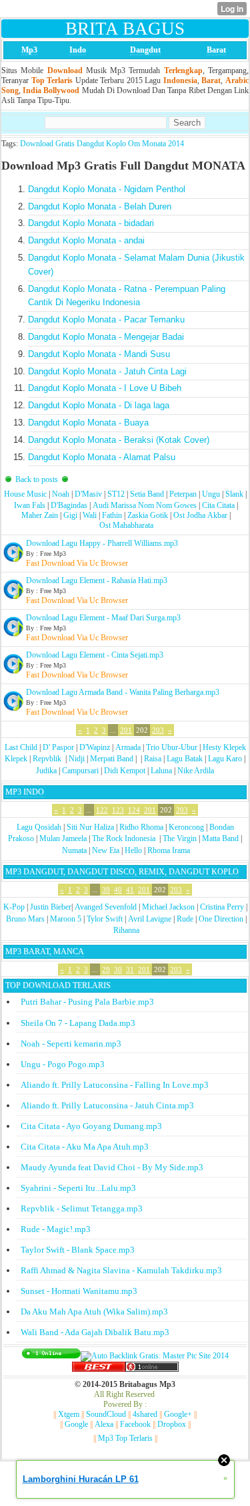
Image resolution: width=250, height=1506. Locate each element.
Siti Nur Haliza (90, 827)
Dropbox (171, 1424)
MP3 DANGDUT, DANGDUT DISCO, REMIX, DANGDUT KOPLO (122, 871)
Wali (90, 515)
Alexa (104, 1424)
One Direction (221, 919)
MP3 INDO (24, 792)
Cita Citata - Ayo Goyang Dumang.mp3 (91, 1126)
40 (118, 890)
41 (130, 890)
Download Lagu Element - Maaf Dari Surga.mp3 (103, 617)
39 (106, 890)
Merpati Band (111, 758)
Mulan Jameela (63, 838)
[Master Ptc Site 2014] (155, 1355)
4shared (145, 1414)
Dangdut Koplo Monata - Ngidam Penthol (106, 189)
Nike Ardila (195, 770)
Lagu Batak (185, 758)
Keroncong (186, 827)
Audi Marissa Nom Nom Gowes (145, 505)
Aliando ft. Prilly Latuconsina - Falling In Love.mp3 (115, 1085)
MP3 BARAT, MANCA (44, 951)
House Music (25, 494)
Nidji (77, 758)
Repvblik (47, 758)
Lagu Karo (225, 758)
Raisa (152, 758)
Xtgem (68, 1414)
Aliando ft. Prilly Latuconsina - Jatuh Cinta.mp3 (107, 1105)
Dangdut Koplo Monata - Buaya (88, 423)
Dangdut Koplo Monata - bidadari (91, 223)
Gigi (70, 515)
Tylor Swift (105, 919)
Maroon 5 (65, 919)
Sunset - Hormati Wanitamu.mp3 (79, 1291)
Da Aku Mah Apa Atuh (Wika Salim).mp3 (94, 1312)
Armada (128, 747)
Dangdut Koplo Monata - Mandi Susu (99, 354)
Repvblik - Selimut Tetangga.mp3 (82, 1208)
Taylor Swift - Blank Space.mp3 (78, 1250)
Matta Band (220, 838)
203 (158, 730)
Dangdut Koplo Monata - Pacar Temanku (106, 319)
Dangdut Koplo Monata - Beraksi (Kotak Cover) (118, 440)
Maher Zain (39, 515)
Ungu (211, 494)
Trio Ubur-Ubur (171, 747)
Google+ (178, 1414)
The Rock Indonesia (124, 838)
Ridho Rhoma (141, 827)
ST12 (116, 494)
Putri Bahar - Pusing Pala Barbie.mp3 (87, 1002)
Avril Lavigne (149, 919)
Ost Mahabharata (126, 525)
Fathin (112, 515)
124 (134, 810)
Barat (216, 50)
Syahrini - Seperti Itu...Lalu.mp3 (78, 1188)
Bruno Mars (25, 919)
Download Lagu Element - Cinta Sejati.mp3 (94, 655)
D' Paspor (58, 747)
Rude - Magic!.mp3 (56, 1229)
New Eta (105, 850)
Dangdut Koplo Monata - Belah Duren (99, 206)
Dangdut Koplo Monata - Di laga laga (98, 405)
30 (118, 969)
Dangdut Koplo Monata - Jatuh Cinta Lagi (107, 371)
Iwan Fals (29, 505)
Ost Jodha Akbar (200, 515)
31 (130, 969)
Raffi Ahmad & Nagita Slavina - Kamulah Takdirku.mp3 (121, 1270)
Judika (46, 770)
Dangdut (145, 50)
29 (106, 969)
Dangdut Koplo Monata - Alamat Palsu (101, 457)
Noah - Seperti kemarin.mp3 (71, 1044)
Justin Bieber (50, 907)
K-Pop (14, 907)
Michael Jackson (168, 907)
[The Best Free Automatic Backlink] (98, 1369)
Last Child (21, 747)
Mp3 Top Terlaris (125, 1438)
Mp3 (29, 50)
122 (102, 810)
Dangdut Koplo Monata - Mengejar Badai (106, 337)
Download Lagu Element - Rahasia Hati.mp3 (96, 580)
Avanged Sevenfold (106, 907)
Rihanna (126, 930)
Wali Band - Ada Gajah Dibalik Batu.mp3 (95, 1332)
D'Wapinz (94, 747)
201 (126, 730)
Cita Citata (218, 505)
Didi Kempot (124, 770)
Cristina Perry (222, 907)
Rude (185, 919)
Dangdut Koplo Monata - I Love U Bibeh (104, 388)
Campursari (80, 770)
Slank (234, 494)
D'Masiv (88, 494)
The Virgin (180, 838)
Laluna (161, 770)
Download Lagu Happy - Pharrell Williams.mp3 (102, 543)
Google (76, 1424)
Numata (74, 850)
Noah (60, 494)
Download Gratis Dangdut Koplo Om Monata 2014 (102, 143)
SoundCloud (106, 1414)
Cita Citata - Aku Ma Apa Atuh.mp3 (85, 1147)
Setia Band (147, 494)
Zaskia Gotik (147, 515)
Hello (133, 850)
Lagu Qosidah (39, 827)
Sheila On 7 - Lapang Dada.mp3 (78, 1023)
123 (118, 810)
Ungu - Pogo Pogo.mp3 (63, 1064)
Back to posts (36, 479)
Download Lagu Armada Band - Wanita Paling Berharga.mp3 (122, 692)
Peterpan (183, 494)
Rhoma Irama (168, 850)
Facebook (135, 1424)
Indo (77, 50)
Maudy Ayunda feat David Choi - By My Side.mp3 (112, 1167)
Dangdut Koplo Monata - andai (86, 240)
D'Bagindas (69, 505)
